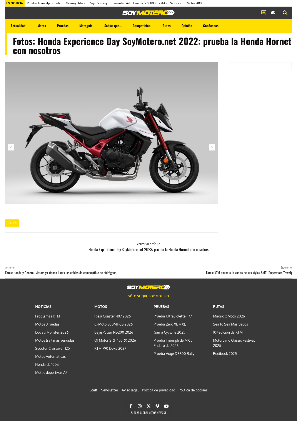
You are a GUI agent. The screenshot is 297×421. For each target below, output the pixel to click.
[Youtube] (166, 406)
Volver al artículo (148, 244)
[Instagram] (139, 406)
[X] (148, 406)
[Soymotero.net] (148, 12)
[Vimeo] (157, 406)
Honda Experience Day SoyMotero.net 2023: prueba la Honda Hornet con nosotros (148, 249)
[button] (285, 13)
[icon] (264, 13)
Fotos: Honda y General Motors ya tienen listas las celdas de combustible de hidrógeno (60, 272)
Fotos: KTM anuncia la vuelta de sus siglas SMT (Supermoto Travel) (249, 272)
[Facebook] (130, 406)
